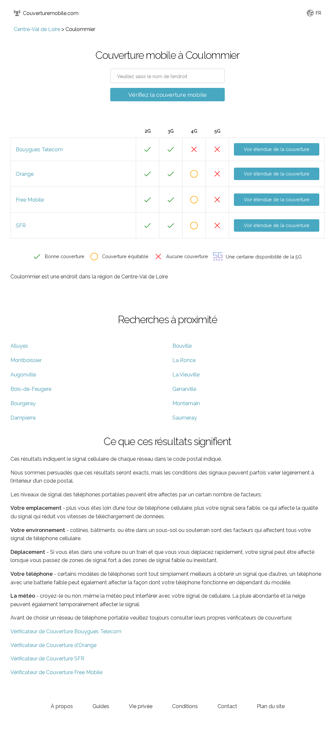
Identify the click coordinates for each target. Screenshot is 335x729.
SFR (21, 226)
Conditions (185, 706)
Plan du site (271, 706)
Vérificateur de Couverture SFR (47, 658)
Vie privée (140, 706)
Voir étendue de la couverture (276, 149)
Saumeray (184, 418)
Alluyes (19, 346)
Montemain (186, 403)
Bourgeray (23, 403)
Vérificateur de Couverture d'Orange (53, 645)
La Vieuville (186, 375)
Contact (227, 706)
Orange (25, 174)
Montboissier (26, 360)
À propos (62, 706)
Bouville (182, 346)
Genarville (184, 389)
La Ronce (184, 360)
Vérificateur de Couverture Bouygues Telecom (65, 631)
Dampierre (23, 418)
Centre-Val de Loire (37, 29)
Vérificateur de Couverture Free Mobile (56, 672)
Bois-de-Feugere (30, 389)
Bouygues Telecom (39, 149)
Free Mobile (30, 200)
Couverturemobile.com (51, 13)
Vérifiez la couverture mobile (167, 94)
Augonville (23, 375)
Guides (101, 706)
